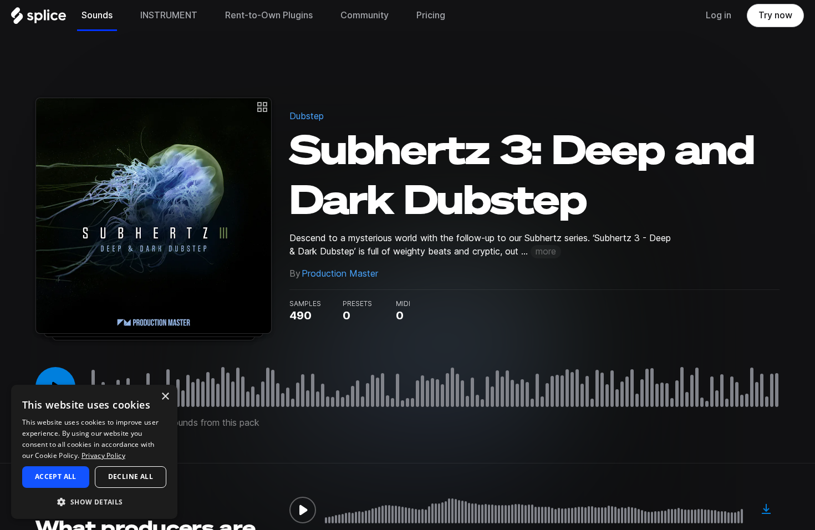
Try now (775, 15)
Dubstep (306, 116)
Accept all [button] (56, 476)
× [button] (165, 397)
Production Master (340, 273)
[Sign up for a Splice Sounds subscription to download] (766, 510)
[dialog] (94, 452)
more (546, 251)
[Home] (38, 18)
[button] (94, 501)
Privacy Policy (103, 455)
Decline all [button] (130, 476)
